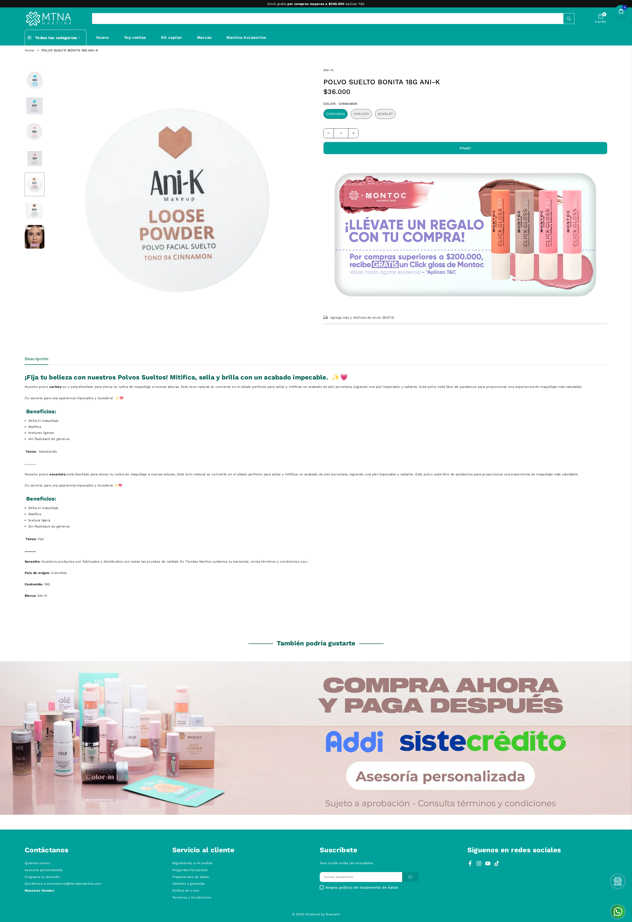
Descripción (36, 358)
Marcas (204, 37)
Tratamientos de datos (190, 877)
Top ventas (135, 37)
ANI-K (328, 70)
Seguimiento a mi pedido (192, 863)
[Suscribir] (410, 877)
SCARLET (385, 114)
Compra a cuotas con (315, 4)
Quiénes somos (37, 863)
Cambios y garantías (188, 883)
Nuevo (102, 37)
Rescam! (333, 914)
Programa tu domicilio (42, 877)
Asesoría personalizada (44, 870)
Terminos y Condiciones (192, 897)
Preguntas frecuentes (190, 870)
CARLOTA (361, 114)
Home (30, 50)
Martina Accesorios (246, 37)
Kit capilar (171, 37)
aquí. (304, 561)
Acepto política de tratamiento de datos (361, 887)
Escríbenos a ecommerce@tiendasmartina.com (63, 883)
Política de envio (185, 890)
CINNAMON (335, 114)
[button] (600, 18)
